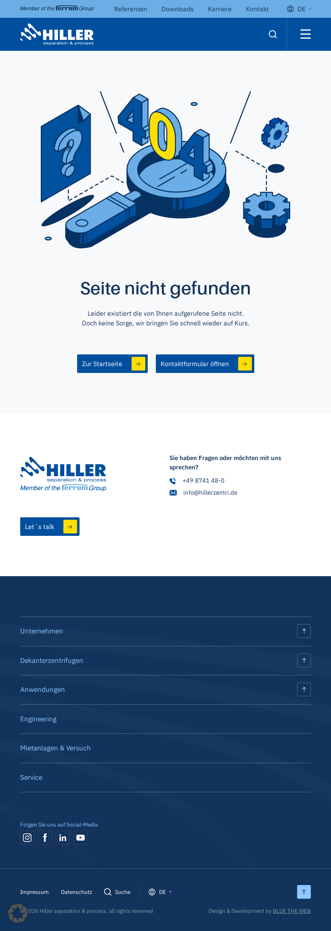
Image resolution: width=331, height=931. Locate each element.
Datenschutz (76, 892)
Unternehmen (41, 631)
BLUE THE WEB (292, 910)
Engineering (38, 718)
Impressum (34, 892)
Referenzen (130, 9)
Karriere (220, 9)
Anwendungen (42, 689)
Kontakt (257, 9)
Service (31, 777)
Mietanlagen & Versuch (55, 748)
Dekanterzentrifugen (51, 660)
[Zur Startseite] (63, 475)
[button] (18, 913)
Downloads (177, 9)
